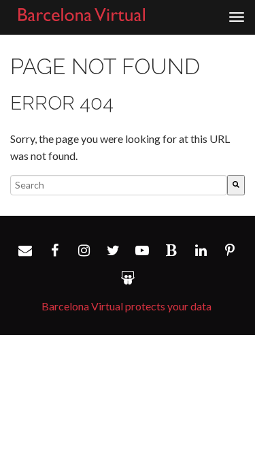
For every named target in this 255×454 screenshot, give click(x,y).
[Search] (236, 185)
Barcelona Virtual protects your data (126, 305)
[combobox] (118, 185)
